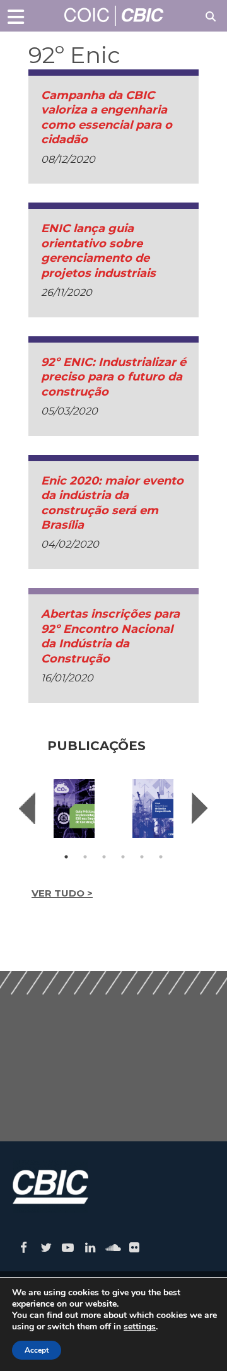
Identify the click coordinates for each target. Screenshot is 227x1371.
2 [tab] (85, 856)
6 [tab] (160, 856)
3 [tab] (104, 856)
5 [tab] (142, 856)
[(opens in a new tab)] (74, 808)
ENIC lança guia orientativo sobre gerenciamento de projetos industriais (98, 250)
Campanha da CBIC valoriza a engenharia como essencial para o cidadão (106, 117)
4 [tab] (123, 856)
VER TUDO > (62, 893)
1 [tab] (66, 856)
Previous (27, 808)
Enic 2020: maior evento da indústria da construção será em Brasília (112, 503)
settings (140, 1327)
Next (200, 808)
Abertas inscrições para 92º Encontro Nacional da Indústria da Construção (110, 636)
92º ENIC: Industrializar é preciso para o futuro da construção (113, 377)
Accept (37, 1350)
